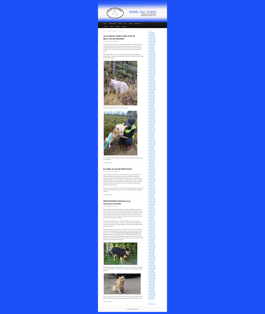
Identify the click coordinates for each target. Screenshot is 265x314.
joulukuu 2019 (152, 124)
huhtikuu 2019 (152, 130)
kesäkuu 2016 (152, 166)
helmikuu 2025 (152, 57)
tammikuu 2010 (152, 236)
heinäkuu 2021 (152, 106)
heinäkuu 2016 (152, 165)
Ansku (116, 41)
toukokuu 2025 (152, 53)
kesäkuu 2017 (152, 150)
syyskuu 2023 (152, 77)
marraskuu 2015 (152, 175)
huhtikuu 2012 (152, 208)
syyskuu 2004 (152, 287)
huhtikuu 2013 (152, 197)
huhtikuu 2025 (152, 54)
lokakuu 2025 (151, 45)
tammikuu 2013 (152, 201)
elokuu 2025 (151, 48)
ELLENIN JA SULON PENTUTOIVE (117, 169)
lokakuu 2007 (151, 262)
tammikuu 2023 (152, 88)
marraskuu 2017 (152, 144)
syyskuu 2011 (152, 216)
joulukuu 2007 (152, 261)
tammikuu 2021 (152, 114)
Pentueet (130, 23)
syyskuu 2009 (152, 239)
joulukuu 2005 (152, 277)
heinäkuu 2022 (152, 95)
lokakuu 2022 (151, 90)
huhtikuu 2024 (152, 67)
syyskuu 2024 (152, 61)
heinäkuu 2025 (152, 50)
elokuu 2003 (151, 297)
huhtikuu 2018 (152, 140)
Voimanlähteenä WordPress (132, 309)
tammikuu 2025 (152, 58)
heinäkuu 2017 (152, 149)
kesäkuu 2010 (152, 232)
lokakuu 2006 (151, 269)
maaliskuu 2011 (152, 223)
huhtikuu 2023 (152, 83)
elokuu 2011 (151, 217)
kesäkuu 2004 (152, 291)
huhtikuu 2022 (152, 99)
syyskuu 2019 (152, 125)
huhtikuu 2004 (152, 293)
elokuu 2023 (151, 79)
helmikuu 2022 (152, 101)
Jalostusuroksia (137, 23)
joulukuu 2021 (152, 102)
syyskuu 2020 (152, 117)
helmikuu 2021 (152, 112)
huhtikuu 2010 (152, 233)
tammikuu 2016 (152, 172)
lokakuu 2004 (151, 285)
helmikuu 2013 (152, 200)
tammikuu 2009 (152, 248)
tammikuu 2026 (152, 41)
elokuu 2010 (151, 229)
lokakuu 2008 (151, 250)
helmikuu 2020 (152, 122)
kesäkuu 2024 (152, 64)
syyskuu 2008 (152, 252)
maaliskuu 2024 (152, 69)
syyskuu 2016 (152, 162)
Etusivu (105, 23)
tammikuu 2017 (152, 157)
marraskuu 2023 (152, 74)
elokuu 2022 (151, 93)
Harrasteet (117, 26)
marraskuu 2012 (152, 204)
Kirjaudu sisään (152, 303)
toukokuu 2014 (152, 186)
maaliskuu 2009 (152, 246)
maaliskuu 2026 (152, 40)
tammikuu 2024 (152, 72)
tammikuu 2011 (152, 226)
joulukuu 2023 (152, 73)
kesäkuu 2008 (152, 255)
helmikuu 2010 (152, 234)
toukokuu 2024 (152, 66)
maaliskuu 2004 (152, 294)
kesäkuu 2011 (152, 220)
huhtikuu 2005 (152, 282)
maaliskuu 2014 (152, 189)
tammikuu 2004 (152, 296)
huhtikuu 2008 (152, 258)
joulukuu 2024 (152, 60)
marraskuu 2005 (152, 278)
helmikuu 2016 (152, 170)
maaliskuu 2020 (152, 121)
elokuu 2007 (151, 264)
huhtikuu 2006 (152, 274)
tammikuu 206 (152, 298)
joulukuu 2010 (152, 227)
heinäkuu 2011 (152, 218)
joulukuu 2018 (152, 131)
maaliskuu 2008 (152, 259)
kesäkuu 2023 (152, 80)
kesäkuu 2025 (152, 51)
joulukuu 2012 (152, 202)
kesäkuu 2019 (152, 127)
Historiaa (120, 23)
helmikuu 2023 (152, 86)
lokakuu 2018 (151, 133)
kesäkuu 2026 (152, 35)
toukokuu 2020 (152, 118)
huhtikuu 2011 (152, 221)
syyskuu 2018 (152, 134)
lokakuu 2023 (151, 76)
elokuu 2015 (151, 176)
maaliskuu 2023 (152, 85)
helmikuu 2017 (152, 156)
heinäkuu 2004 (152, 290)
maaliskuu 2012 (152, 210)
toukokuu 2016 (152, 168)
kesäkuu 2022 (152, 96)
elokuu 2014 (151, 184)
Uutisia (125, 23)
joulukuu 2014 (152, 182)
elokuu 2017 (151, 147)
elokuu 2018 (151, 136)
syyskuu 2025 (152, 47)
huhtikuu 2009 (152, 245)
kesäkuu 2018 (152, 137)
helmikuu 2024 (152, 70)
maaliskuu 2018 (152, 141)
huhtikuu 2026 (152, 38)
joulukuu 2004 (152, 284)
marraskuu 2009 (152, 237)
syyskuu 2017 (152, 146)
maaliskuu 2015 (152, 181)
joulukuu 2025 (152, 42)
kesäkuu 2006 (152, 272)
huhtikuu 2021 (152, 109)
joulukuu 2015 (152, 173)
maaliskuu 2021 (152, 111)
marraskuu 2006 (152, 268)
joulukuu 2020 (152, 115)
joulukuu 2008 (152, 249)
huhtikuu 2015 (152, 179)
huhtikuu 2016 (152, 169)
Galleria (111, 26)
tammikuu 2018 (152, 143)
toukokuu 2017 (152, 152)
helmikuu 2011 (152, 224)
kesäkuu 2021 (152, 108)
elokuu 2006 (151, 271)
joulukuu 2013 (152, 194)
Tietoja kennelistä (112, 23)
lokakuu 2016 (151, 160)
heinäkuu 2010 (152, 230)
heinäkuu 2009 (152, 242)
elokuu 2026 (151, 32)
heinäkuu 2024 (152, 63)
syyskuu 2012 (152, 205)
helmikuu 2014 (152, 191)
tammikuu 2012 (152, 213)
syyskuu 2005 (152, 281)
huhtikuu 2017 (152, 153)
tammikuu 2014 (152, 192)
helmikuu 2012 (152, 211)
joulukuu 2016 (152, 159)
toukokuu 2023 (152, 82)
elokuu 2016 (151, 163)
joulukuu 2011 (152, 214)
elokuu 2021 (151, 105)
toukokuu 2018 (152, 138)
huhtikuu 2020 (152, 120)
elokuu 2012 (151, 207)
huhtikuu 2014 (152, 188)
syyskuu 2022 (152, 92)
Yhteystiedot (124, 26)
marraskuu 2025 (152, 44)
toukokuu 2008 (152, 256)
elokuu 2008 (151, 253)
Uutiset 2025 (110, 162)
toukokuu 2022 (152, 98)
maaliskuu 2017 (152, 154)
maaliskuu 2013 (152, 198)
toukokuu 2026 (152, 37)
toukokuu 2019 (152, 128)
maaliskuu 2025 (152, 56)
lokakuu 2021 (151, 104)
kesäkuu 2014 (152, 185)
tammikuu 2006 (152, 275)
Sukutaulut (106, 26)
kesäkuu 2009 (152, 243)
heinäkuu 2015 (152, 178)
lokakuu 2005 (151, 280)
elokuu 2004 (151, 288)
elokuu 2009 (151, 240)
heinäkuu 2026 (152, 34)
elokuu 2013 (151, 195)
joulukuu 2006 (152, 266)
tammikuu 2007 (152, 265)
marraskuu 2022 (152, 89)
